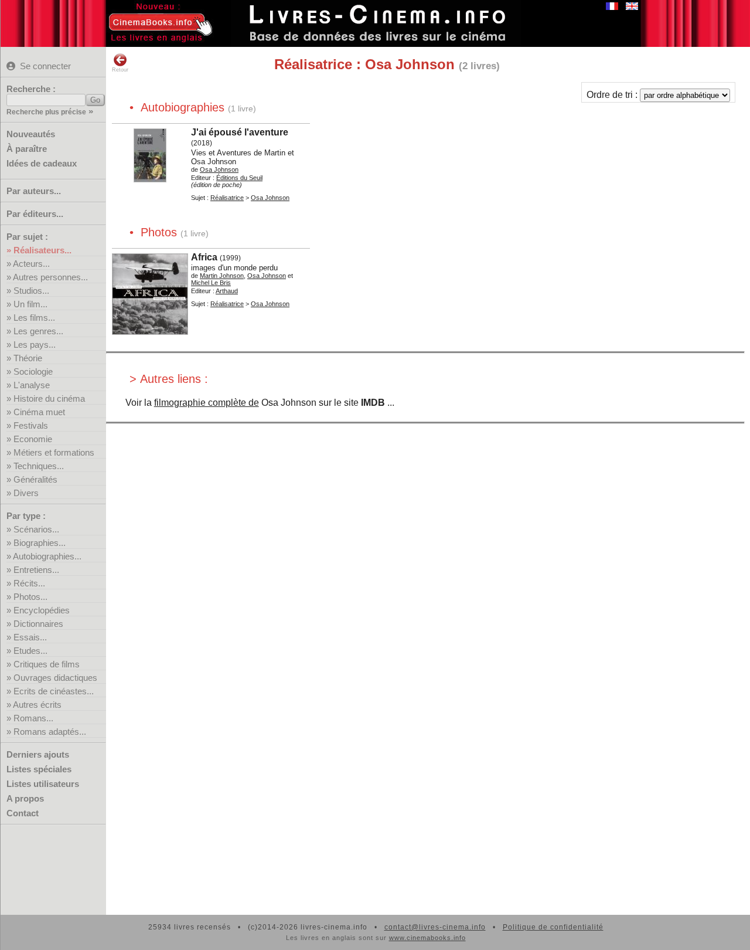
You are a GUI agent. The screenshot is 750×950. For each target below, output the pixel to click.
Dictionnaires (38, 624)
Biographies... (39, 543)
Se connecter (45, 66)
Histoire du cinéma (49, 398)
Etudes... (30, 651)
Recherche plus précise (46, 112)
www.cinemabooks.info (427, 937)
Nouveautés (30, 134)
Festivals (30, 425)
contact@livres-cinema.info (435, 927)
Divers (26, 493)
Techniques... (38, 466)
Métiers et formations (53, 452)
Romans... (33, 718)
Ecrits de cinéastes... (53, 691)
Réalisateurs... (42, 250)
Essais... (30, 637)
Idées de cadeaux (41, 163)
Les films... (34, 318)
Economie (32, 439)
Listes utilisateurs (42, 784)
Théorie (27, 358)
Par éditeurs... (34, 214)
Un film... (30, 304)
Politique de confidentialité (553, 927)
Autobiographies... (47, 556)
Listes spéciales (38, 769)
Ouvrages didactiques (55, 678)
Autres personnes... (50, 277)
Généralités (35, 479)
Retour (120, 70)
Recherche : (31, 89)
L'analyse (31, 385)
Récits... (29, 583)
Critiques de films (46, 664)
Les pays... (34, 345)
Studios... (31, 291)
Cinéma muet (39, 412)
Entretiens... (36, 570)
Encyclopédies (41, 610)
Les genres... (38, 331)
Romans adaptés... (49, 732)
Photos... (30, 597)
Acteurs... (31, 264)
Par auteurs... (33, 191)
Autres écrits (37, 705)
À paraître (26, 149)
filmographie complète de (206, 403)
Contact (22, 813)
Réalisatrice (227, 197)
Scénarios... (36, 529)
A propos (25, 798)
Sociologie (33, 371)
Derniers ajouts (37, 754)
